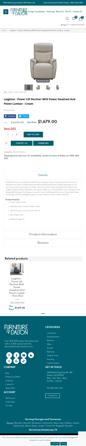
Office (49, 344)
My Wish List (75, 17)
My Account (10, 398)
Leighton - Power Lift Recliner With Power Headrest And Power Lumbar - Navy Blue (17, 287)
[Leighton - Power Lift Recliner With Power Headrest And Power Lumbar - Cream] (28, 87)
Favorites (9, 405)
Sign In (65, 25)
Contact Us (77, 12)
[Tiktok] (23, 361)
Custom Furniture (53, 363)
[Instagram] (9, 361)
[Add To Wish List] (6, 143)
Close (63, 443)
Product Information (43, 234)
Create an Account (77, 25)
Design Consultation (36, 12)
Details (43, 175)
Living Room (51, 333)
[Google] (16, 361)
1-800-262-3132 (76, 3)
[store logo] (19, 11)
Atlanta (9, 423)
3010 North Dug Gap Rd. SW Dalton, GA (19, 3)
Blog (7, 373)
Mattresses (51, 352)
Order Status (10, 402)
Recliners (22, 152)
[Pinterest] (9, 355)
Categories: (8, 152)
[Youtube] (24, 355)
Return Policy (10, 388)
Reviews (43, 242)
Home (4, 30)
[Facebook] (16, 355)
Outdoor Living (52, 355)
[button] (21, 143)
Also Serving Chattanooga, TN (43, 430)
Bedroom (50, 340)
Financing (50, 12)
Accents (50, 348)
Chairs (15, 152)
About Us (60, 12)
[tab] (43, 175)
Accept (56, 443)
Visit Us (68, 12)
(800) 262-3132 (56, 388)
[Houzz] (31, 355)
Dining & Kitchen (53, 337)
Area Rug (50, 359)
